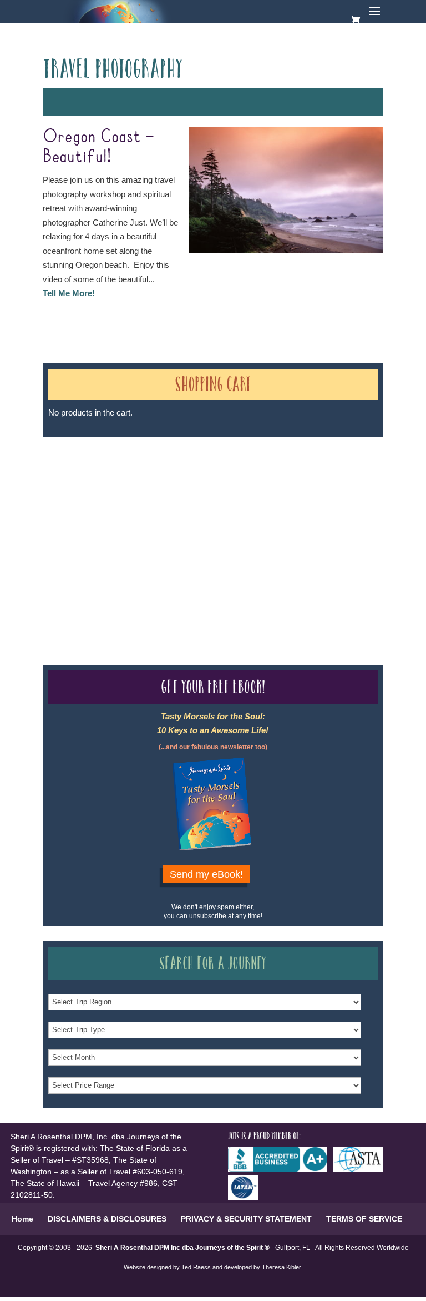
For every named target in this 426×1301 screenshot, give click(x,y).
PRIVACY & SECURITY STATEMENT (246, 1218)
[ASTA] (360, 1168)
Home (22, 1218)
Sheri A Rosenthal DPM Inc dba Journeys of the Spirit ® (182, 1248)
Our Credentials (205, 531)
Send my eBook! (206, 874)
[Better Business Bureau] (280, 1168)
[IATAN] (245, 1197)
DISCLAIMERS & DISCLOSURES (107, 1218)
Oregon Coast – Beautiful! (99, 147)
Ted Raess (196, 1267)
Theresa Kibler (281, 1267)
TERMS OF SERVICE (364, 1218)
